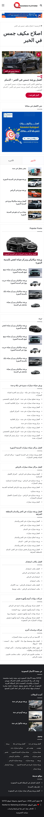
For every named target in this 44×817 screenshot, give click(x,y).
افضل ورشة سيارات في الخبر (30, 525)
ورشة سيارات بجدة (33, 415)
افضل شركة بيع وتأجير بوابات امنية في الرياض (24, 606)
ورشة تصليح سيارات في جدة (30, 399)
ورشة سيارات (30, 760)
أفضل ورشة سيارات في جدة (30, 419)
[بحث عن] (41, 6)
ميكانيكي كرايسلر (14, 756)
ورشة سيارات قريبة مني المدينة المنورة (29, 765)
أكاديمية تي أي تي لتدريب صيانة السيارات (26, 637)
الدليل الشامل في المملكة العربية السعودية (25, 783)
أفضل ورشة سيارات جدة (31, 407)
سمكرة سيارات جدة (17, 748)
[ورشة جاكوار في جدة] (35, 726)
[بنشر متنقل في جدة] (34, 171)
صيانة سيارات (37, 752)
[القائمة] (3, 6)
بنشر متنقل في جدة (19, 168)
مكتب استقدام (35, 581)
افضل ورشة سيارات (33, 427)
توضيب (39, 748)
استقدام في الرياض (33, 577)
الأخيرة (11, 160)
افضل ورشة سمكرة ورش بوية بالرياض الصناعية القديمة (21, 487)
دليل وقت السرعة (34, 787)
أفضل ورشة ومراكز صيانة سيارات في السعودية (24, 791)
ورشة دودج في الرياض (18, 190)
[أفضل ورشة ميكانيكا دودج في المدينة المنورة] (34, 204)
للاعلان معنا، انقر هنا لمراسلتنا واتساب (20, 809)
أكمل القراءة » (34, 95)
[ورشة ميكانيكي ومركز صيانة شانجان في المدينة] (35, 305)
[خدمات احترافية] (22, 15)
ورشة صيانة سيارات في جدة (30, 403)
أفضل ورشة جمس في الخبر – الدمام (23, 79)
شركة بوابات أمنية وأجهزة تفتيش (28, 614)
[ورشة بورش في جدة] (35, 704)
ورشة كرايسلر (9, 765)
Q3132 (4, 801)
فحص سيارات (36, 756)
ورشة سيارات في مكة (32, 392)
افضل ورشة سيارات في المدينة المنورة (29, 455)
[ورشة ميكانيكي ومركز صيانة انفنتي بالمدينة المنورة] (35, 328)
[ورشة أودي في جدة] (35, 715)
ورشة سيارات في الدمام (31, 529)
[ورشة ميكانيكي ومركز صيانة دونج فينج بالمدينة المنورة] (35, 272)
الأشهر (33, 160)
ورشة (39, 760)
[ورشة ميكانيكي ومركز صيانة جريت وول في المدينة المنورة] (35, 283)
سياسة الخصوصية (22, 813)
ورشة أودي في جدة (20, 712)
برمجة (8, 744)
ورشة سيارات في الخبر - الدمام (29, 541)
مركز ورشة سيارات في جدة (30, 423)
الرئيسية (37, 26)
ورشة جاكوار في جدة (19, 723)
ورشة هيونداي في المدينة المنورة (14, 179)
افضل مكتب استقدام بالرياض (30, 585)
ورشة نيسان (37, 769)
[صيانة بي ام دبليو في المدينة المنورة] (34, 215)
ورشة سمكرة (35, 491)
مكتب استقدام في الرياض (31, 573)
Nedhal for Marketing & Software (14, 805)
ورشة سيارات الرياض (15, 760)
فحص (6, 752)
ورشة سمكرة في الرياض (31, 481)
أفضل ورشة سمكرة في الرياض (29, 474)
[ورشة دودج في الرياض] (34, 193)
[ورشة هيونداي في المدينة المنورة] (34, 182)
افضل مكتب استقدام (33, 569)
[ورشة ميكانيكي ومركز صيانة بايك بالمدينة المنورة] (35, 294)
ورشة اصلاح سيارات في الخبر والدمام (27, 537)
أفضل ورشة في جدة (35, 744)
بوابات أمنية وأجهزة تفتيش (30, 610)
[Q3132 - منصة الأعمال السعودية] (25, 5)
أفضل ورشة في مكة (19, 744)
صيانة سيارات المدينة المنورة (20, 752)
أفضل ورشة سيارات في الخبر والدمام (27, 521)
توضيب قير (29, 748)
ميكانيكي (26, 756)
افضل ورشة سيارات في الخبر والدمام (27, 545)
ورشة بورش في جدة (19, 701)
